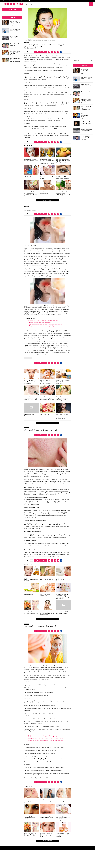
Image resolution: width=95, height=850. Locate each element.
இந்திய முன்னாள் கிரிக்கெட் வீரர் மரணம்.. (15, 37)
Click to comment (47, 200)
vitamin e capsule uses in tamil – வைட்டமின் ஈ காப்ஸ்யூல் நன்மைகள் (42, 737)
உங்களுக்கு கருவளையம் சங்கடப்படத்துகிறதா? (45, 192)
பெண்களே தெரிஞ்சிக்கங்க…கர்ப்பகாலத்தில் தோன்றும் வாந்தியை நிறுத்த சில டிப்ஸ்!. (45, 740)
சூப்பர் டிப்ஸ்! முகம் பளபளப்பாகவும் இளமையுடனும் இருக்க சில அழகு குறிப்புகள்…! (63, 579)
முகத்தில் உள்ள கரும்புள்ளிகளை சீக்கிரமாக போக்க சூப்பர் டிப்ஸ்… (47, 816)
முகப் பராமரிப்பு (26, 42)
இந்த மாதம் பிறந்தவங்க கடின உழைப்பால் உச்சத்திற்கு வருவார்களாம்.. (86, 116)
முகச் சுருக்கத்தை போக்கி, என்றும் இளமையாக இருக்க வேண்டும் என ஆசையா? (46, 382)
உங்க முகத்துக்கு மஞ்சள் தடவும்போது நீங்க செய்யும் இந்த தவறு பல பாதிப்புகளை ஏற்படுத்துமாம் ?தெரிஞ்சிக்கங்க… (47, 161)
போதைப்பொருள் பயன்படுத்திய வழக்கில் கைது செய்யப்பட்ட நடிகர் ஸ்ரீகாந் (15, 23)
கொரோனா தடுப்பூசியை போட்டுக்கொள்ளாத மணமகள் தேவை (86, 130)
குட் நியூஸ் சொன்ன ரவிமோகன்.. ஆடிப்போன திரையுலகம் (86, 138)
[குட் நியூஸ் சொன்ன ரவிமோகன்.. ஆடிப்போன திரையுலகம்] (76, 138)
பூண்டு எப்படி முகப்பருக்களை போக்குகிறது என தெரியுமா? (40, 735)
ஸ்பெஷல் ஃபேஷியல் (28, 177)
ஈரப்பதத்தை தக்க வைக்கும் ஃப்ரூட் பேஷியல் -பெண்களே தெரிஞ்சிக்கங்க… (63, 382)
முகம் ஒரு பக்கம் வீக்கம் (28, 358)
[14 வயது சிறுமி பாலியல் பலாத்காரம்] (5, 45)
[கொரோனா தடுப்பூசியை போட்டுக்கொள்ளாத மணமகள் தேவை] (76, 130)
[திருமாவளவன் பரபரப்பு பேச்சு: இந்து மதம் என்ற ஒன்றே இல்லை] (5, 52)
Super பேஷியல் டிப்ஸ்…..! (45, 414)
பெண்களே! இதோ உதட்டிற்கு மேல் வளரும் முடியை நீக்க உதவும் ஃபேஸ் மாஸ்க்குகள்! (63, 835)
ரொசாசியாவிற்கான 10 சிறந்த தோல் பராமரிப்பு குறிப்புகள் (62, 612)
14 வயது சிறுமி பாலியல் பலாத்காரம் (15, 44)
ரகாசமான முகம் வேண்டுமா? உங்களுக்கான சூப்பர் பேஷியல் (46, 578)
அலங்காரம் (39, 4)
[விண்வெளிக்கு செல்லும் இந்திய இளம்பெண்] (5, 30)
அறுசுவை (32, 4)
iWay (59, 848)
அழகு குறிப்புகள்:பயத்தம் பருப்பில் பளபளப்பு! (47, 177)
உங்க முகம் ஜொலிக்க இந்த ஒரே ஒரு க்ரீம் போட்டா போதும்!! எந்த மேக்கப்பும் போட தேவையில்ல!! (31, 398)
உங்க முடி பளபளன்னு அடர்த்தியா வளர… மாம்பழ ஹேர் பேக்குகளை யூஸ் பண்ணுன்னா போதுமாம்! (63, 160)
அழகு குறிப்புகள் (47, 4)
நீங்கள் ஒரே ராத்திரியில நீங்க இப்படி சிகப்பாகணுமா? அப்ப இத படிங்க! (31, 160)
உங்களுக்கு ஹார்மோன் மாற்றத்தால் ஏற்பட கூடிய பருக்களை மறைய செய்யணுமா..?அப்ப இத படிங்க (31, 193)
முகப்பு (27, 4)
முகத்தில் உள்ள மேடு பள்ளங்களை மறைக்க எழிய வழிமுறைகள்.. (63, 800)
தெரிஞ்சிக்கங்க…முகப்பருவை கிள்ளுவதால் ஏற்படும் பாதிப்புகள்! (47, 800)
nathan (26, 48)
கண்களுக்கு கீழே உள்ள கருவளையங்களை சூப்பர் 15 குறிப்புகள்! (30, 817)
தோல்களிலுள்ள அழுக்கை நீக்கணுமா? (29, 415)
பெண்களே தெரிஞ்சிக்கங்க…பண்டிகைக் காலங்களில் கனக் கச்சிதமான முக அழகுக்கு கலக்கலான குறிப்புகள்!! (62, 416)
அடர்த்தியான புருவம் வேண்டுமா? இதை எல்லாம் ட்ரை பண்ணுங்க (63, 177)
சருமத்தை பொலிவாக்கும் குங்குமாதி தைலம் (45, 594)
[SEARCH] (91, 60)
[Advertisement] (83, 30)
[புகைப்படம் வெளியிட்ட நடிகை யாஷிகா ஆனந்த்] (76, 123)
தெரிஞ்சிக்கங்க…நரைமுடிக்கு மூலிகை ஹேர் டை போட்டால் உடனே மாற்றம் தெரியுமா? (45, 739)
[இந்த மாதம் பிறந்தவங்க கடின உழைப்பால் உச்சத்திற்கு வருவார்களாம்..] (76, 115)
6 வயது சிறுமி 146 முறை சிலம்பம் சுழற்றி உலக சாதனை (39, 322)
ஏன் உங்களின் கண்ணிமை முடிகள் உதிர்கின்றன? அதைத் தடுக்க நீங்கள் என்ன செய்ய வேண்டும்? (47, 398)
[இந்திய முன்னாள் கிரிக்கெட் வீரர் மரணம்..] (5, 38)
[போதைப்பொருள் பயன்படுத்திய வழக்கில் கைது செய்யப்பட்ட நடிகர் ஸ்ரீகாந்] (5, 22)
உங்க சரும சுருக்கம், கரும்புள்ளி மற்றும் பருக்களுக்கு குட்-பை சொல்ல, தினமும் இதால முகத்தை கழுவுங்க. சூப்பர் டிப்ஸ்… (63, 193)
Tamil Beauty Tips (13, 4)
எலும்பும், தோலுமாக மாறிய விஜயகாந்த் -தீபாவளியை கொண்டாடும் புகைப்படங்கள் (45, 324)
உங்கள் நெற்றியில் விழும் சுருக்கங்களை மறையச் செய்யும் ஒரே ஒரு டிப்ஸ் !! (31, 382)
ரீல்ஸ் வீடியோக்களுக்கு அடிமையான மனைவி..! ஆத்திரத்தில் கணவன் (15, 60)
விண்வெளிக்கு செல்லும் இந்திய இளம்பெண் (15, 29)
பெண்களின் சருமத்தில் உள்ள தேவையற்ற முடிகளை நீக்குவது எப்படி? (30, 801)
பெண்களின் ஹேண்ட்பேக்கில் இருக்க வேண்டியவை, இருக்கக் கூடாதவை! (43, 321)
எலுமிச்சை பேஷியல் (28, 594)
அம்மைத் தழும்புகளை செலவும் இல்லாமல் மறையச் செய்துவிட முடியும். (46, 835)
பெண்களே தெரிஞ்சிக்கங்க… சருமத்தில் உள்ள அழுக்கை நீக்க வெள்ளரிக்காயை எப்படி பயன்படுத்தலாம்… (63, 818)
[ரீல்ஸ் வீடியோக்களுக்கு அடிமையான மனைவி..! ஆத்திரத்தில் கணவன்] (5, 60)
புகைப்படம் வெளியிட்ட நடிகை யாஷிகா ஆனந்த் (86, 122)
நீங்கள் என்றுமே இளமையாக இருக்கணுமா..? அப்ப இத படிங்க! (31, 612)
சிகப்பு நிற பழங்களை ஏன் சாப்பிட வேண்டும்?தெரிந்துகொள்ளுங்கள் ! (42, 326)
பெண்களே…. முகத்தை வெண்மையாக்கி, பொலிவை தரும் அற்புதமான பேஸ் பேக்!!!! (47, 613)
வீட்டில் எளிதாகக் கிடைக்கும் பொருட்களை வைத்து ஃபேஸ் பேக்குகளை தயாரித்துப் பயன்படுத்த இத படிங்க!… (62, 398)
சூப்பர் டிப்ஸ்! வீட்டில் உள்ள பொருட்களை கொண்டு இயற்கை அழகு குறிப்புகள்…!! (31, 579)
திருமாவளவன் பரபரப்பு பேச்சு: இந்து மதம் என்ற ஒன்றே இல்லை (15, 52)
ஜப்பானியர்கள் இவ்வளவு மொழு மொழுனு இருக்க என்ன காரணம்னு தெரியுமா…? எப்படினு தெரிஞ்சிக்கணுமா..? (62, 596)
